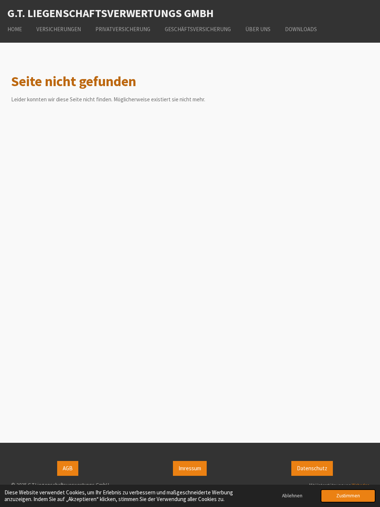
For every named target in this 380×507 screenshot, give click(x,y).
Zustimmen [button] (348, 496)
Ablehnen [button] (292, 496)
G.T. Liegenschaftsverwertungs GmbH (110, 13)
